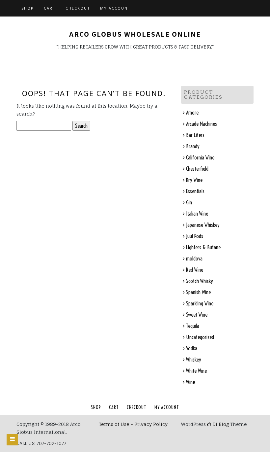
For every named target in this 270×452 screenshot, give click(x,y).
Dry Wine (194, 180)
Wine (190, 382)
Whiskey (193, 359)
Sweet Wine (196, 314)
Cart (50, 8)
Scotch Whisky (199, 281)
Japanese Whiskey (203, 225)
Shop (27, 8)
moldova (194, 258)
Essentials (195, 191)
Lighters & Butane (203, 247)
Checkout (78, 8)
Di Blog (220, 424)
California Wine (200, 157)
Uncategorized (200, 337)
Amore (192, 112)
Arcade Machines (201, 124)
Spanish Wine (198, 292)
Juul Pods (194, 236)
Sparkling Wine (199, 303)
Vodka (191, 348)
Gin (189, 202)
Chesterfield (197, 168)
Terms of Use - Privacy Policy (133, 424)
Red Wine (194, 269)
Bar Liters (195, 135)
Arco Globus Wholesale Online (135, 34)
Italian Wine (197, 213)
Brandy (193, 146)
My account (115, 8)
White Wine (196, 370)
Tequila (192, 326)
